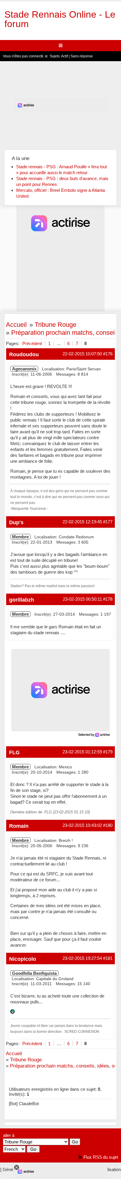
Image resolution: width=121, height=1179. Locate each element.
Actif (64, 56)
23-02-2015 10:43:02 (82, 825)
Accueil (16, 324)
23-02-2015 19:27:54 (82, 958)
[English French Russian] (14, 1149)
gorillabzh (21, 600)
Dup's (16, 522)
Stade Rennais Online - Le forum (59, 19)
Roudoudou (24, 354)
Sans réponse (81, 56)
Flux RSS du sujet (100, 1157)
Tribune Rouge (55, 324)
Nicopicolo (22, 959)
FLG (14, 752)
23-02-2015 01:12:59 (82, 751)
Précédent (32, 343)
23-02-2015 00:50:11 (82, 599)
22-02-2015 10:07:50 (82, 353)
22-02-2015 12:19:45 (82, 521)
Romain (18, 826)
